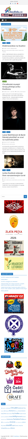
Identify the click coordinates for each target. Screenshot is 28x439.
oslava (23, 179)
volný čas (20, 425)
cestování (8, 408)
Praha (22, 419)
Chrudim (4, 81)
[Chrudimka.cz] (2, 20)
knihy (15, 416)
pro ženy (4, 422)
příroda (7, 422)
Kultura (8, 170)
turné (3, 181)
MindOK (24, 416)
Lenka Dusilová (9, 50)
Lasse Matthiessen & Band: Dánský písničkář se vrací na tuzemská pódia (14, 137)
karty (6, 416)
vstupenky (4, 428)
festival (4, 50)
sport (13, 425)
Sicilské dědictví (4, 279)
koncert (7, 144)
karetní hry (3, 416)
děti (5, 411)
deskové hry (22, 408)
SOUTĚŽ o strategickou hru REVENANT (9, 281)
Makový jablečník (4, 290)
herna (19, 411)
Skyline (13, 50)
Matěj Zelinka (14, 48)
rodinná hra (19, 422)
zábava (12, 428)
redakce (13, 91)
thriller (17, 425)
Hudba (4, 170)
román (4, 425)
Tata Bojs (4, 51)
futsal (17, 410)
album (4, 179)
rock (16, 422)
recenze (12, 422)
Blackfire (4, 408)
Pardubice (16, 419)
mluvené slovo (3, 419)
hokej (2, 413)
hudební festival (22, 413)
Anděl (7, 179)
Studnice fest (21, 50)
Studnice (16, 50)
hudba (4, 144)
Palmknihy (10, 419)
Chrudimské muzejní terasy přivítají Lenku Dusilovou (11, 86)
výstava (8, 428)
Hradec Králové (9, 413)
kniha (11, 416)
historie (23, 411)
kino (8, 416)
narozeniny (20, 179)
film (15, 411)
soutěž (9, 425)
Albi (1, 408)
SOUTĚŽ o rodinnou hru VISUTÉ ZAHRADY (10, 277)
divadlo (2, 410)
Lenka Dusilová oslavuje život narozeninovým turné (13, 174)
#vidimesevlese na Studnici (13, 46)
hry (13, 413)
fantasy (7, 410)
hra (5, 413)
